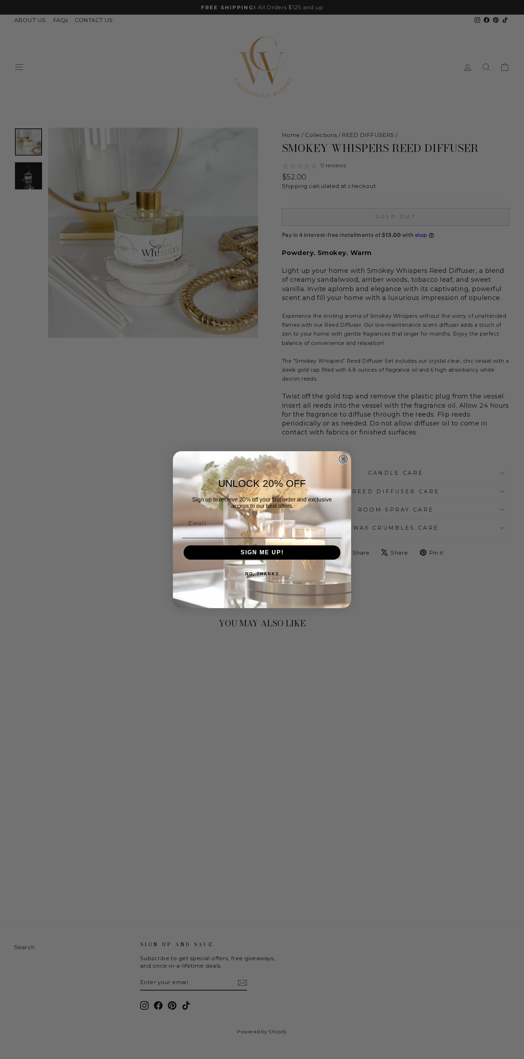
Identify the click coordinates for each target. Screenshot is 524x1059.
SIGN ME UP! (262, 552)
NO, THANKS (262, 573)
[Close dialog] (343, 459)
